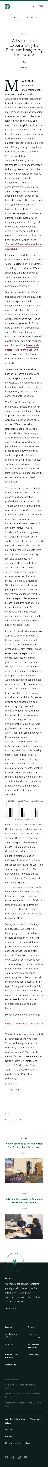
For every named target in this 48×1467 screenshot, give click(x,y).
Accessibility (33, 1354)
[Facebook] (6, 1458)
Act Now (11, 1308)
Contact (8, 1327)
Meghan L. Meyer (22, 332)
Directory (9, 1344)
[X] (12, 1458)
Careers (31, 1327)
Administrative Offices (11, 1335)
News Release (13, 1120)
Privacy (8, 1429)
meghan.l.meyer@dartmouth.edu (24, 1023)
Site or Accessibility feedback (18, 1443)
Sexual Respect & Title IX (11, 1356)
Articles (24, 34)
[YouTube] (25, 1458)
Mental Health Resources (34, 1346)
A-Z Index (9, 1436)
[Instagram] (19, 1458)
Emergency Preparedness (34, 1335)
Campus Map (10, 1365)
